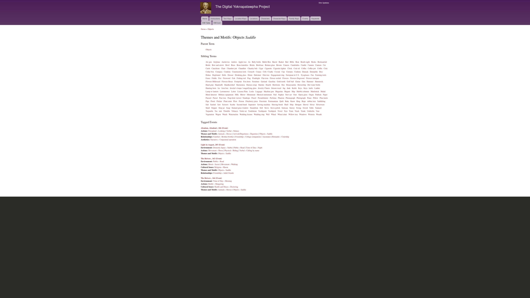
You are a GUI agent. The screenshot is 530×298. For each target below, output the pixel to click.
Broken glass (270, 65)
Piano (309, 98)
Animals (221, 133)
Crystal (277, 71)
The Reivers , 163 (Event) (211, 158)
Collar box (210, 71)
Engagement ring (277, 75)
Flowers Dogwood (297, 78)
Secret (217, 164)
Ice (219, 88)
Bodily (211, 184)
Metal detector (211, 94)
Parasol (208, 98)
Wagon (218, 114)
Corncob (251, 71)
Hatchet (261, 84)
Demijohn (314, 71)
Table (311, 108)
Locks (251, 91)
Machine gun (269, 91)
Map (293, 91)
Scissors (225, 104)
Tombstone (252, 111)
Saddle (269, 133)
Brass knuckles (242, 65)
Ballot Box (266, 62)
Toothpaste (262, 111)
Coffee (303, 68)
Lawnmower (225, 91)
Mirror (242, 94)
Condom (227, 71)
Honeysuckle (291, 84)
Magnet (287, 91)
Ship (291, 104)
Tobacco (234, 111)
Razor (292, 101)
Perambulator (263, 98)
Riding (235, 150)
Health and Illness (221, 186)
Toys (285, 111)
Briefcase (259, 65)
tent (220, 111)
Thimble (226, 111)
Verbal (228, 131)
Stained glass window (240, 108)
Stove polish (275, 108)
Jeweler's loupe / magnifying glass (243, 88)
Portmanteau (273, 101)
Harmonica (240, 84)
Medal (323, 91)
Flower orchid (275, 78)
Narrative (214, 139)
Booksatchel (322, 62)
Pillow (315, 98)
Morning (228, 181)
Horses (229, 133)
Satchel (213, 104)
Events (305, 18)
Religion (217, 167)
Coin (325, 68)
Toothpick (272, 111)
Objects (211, 29)
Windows (303, 114)
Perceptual (212, 131)
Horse (220, 150)
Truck (297, 111)
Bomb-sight (305, 62)
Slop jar (221, 108)
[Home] (206, 8)
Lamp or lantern (212, 91)
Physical (227, 150)
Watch (224, 114)
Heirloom (276, 84)
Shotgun (298, 104)
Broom (279, 65)
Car (324, 65)
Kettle (294, 88)
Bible (292, 62)
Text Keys (227, 18)
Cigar (261, 68)
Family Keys (294, 18)
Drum (250, 75)
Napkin (281, 94)
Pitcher (219, 101)
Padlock (318, 94)
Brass (233, 65)
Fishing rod (241, 78)
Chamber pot (232, 68)
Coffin (319, 68)
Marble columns (303, 91)
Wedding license (246, 114)
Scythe (232, 104)
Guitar (297, 81)
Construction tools (239, 71)
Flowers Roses (227, 81)
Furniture (255, 81)
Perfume (273, 98)
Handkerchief (229, 84)
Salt (207, 104)
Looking (221, 131)
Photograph (301, 98)
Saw (219, 104)
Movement (212, 150)
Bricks (252, 65)
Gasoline (272, 81)
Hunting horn (211, 88)
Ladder (317, 88)
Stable (229, 147)
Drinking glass (240, 75)
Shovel (305, 104)
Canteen (318, 65)
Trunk (303, 111)
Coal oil (297, 68)
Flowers (285, 78)
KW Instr (217, 23)
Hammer (310, 81)
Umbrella (310, 111)
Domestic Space (219, 147)
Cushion (297, 71)
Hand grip (210, 84)
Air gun (209, 62)
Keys (300, 88)
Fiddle (214, 78)
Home (204, 18)
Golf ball (290, 81)
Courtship (285, 136)
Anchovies (226, 62)
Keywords (315, 18)
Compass (218, 71)
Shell (286, 104)
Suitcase (285, 108)
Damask (305, 71)
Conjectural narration (227, 139)
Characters (265, 18)
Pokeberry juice (252, 101)
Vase (317, 111)
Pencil (253, 98)
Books (313, 62)
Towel (280, 111)
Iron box (225, 88)
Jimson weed (276, 88)
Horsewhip (302, 84)
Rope (304, 101)
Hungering (219, 184)
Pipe (207, 101)
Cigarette (268, 68)
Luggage (258, 91)
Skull (208, 108)
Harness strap (251, 84)
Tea (216, 111)
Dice (321, 71)
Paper (325, 94)
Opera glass (302, 94)
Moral (210, 164)
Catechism (216, 68)
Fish (233, 78)
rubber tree (311, 101)
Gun (303, 81)
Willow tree (293, 114)
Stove (266, 108)
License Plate (242, 91)
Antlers (234, 62)
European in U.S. (293, 75)
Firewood (226, 78)
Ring (298, 101)
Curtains (289, 71)
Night (260, 147)
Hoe (283, 84)
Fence (208, 78)
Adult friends (228, 173)
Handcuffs (219, 84)
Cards (208, 68)
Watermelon (233, 114)
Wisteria (311, 114)
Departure (254, 133)
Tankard (318, 108)
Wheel (273, 114)
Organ (311, 94)
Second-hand (242, 104)
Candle (303, 65)
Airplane (216, 62)
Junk (288, 88)
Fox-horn (247, 81)
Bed (286, 62)
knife (311, 88)
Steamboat (254, 108)
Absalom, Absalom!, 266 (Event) (214, 128)
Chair (223, 68)
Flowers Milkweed (213, 81)
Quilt (281, 101)
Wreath (319, 114)
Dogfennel (216, 75)
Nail (275, 94)
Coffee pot (312, 68)
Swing (298, 108)
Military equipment (225, 94)
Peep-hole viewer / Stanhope (239, 98)
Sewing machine (263, 104)
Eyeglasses (305, 75)
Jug (284, 88)
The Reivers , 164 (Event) (211, 178)
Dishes (208, 75)
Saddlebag (321, 101)
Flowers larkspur (312, 78)
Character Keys (279, 18)
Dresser (230, 75)
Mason (225, 167)
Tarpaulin (209, 111)
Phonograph (290, 98)
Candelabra (295, 65)
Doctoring (234, 186)
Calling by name (252, 150)
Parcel (215, 98)
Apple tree (242, 62)
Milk (237, 94)
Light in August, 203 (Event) (213, 144)
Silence (236, 131)
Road (242, 147)
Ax (249, 62)
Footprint (238, 81)
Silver (312, 104)
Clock (289, 68)
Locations (254, 18)
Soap (228, 108)
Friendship (239, 136)
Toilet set (243, 111)
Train (291, 111)
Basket (281, 62)
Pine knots (324, 98)
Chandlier (242, 68)
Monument (251, 94)
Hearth (268, 84)
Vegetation (210, 114)
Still (261, 108)
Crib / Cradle (268, 71)
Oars (295, 94)
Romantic (276, 136)
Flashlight (256, 78)
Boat (297, 62)
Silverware (320, 104)
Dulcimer (257, 75)
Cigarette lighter (279, 68)
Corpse (258, 71)
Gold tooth (281, 81)
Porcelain (263, 101)
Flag (249, 78)
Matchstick (315, 91)
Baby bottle (256, 62)
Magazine (279, 91)
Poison (241, 101)
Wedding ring (259, 114)
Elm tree (266, 75)
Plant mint (228, 101)
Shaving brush (277, 104)
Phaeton (281, 98)
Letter (233, 91)
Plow (235, 101)
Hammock (319, 81)
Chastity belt (252, 68)
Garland (264, 81)
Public (236, 147)
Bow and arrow (218, 65)
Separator (252, 104)
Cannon (311, 65)
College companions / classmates (258, 136)
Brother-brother (228, 136)
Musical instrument (264, 94)
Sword (305, 108)
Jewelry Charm (264, 88)
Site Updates (324, 2)
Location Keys (241, 18)
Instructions (215, 18)
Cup (283, 71)
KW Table (206, 23)
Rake (287, 101)
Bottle (208, 65)
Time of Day (251, 147)
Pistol (213, 101)
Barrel (274, 62)
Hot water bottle (314, 84)
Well (268, 114)
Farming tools (320, 75)
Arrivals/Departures (240, 133)
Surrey (292, 108)
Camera (286, 65)
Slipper (214, 108)
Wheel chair (282, 114)
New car (288, 94)
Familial (216, 136)
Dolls (224, 75)
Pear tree (222, 98)
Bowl (227, 65)
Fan (312, 75)
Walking (234, 164)
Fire (219, 78)
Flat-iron (264, 78)
